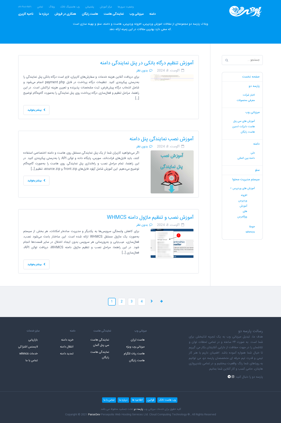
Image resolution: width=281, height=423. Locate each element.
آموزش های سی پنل (244, 121)
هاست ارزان (138, 339)
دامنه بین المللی (246, 158)
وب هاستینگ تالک (70, 7)
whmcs (250, 232)
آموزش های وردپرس (244, 188)
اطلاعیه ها (137, 400)
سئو (257, 170)
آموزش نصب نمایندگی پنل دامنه (162, 139)
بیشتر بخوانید (35, 110)
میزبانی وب (136, 14)
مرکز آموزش (106, 7)
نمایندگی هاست (114, 14)
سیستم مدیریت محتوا (246, 179)
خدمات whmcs (28, 353)
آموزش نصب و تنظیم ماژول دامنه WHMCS (150, 218)
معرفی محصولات (246, 100)
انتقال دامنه (66, 346)
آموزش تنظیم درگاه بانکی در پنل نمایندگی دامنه (147, 63)
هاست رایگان (90, 14)
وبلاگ (52, 7)
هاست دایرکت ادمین (243, 126)
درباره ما (44, 14)
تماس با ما (31, 360)
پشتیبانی (89, 7)
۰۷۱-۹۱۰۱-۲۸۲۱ (24, 7)
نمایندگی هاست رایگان (99, 355)
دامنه (152, 14)
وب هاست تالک (167, 400)
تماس (40, 7)
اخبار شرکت (249, 95)
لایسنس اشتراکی (28, 346)
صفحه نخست (251, 76)
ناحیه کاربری (25, 14)
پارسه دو (254, 86)
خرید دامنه (67, 339)
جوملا (252, 226)
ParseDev (94, 414)
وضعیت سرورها (126, 7)
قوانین (150, 400)
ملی (253, 153)
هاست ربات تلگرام (134, 353)
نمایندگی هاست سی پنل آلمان (99, 342)
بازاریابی (33, 339)
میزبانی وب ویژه (135, 346)
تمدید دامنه (66, 353)
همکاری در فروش (65, 14)
